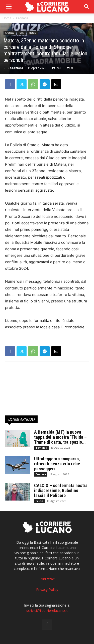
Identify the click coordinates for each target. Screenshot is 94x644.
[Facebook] (10, 84)
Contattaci (47, 579)
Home (7, 18)
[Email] (56, 84)
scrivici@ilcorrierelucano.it (47, 610)
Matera (33, 32)
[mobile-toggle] (9, 6)
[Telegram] (45, 84)
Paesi (21, 32)
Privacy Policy (47, 589)
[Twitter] (22, 84)
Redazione (16, 68)
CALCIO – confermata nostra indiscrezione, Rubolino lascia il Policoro (60, 490)
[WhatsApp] (33, 84)
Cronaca (22, 18)
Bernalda (41, 447)
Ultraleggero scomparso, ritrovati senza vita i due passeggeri (57, 463)
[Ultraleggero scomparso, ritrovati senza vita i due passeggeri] (17, 465)
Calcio (39, 501)
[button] (87, 6)
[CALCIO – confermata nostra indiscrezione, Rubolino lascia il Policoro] (17, 492)
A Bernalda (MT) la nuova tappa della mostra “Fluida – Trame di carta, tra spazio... (60, 437)
